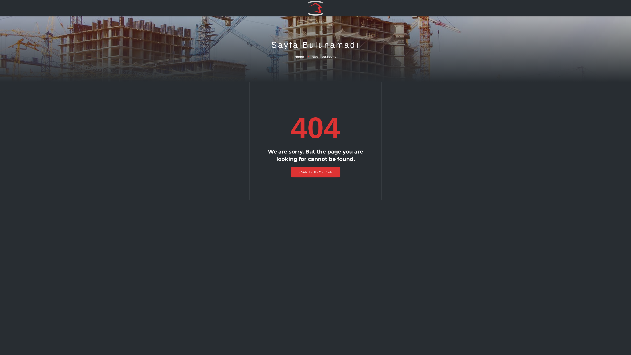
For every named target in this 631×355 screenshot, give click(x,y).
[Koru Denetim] (315, 8)
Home (299, 57)
